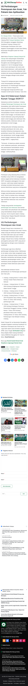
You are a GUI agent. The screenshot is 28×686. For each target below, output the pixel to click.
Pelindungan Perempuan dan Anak (16, 104)
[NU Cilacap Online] (13, 2)
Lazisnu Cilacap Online (18, 648)
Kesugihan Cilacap (14, 348)
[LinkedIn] (12, 360)
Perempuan (14, 350)
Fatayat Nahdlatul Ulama (17, 40)
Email (2, 479)
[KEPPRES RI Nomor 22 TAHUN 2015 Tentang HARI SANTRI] (21, 421)
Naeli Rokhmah (5, 15)
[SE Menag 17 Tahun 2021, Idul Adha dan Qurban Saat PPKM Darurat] (7, 421)
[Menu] (2, 3)
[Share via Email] (22, 360)
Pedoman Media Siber (8, 683)
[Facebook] (5, 360)
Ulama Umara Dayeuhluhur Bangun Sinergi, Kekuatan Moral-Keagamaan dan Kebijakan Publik (21, 410)
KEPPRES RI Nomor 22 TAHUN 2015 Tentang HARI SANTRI (20, 427)
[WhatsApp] (19, 360)
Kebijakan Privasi (12, 681)
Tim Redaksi (16, 683)
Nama (3, 473)
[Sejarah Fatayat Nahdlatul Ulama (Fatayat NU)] (21, 437)
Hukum (18, 346)
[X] (8, 360)
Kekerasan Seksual (5, 348)
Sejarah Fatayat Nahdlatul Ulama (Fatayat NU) (21, 444)
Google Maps (19, 633)
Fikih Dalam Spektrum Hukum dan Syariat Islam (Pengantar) (7, 409)
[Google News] (14, 354)
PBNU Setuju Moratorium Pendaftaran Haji (12, 598)
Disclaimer (5, 681)
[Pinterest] (15, 360)
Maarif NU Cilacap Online (6, 648)
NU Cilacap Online (6, 36)
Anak (7, 346)
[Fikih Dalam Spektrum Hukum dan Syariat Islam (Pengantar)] (7, 403)
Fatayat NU (12, 346)
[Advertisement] (14, 379)
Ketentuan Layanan (20, 681)
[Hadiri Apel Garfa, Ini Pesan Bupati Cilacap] (7, 437)
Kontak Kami (22, 683)
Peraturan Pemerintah (6, 350)
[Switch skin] (23, 3)
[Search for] (26, 3)
